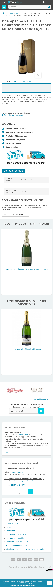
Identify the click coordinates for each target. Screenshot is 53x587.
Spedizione (10, 531)
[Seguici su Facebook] (30, 491)
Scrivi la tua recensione (13, 115)
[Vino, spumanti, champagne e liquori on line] (12, 3)
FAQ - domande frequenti (16, 545)
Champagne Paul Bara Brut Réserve (26, 349)
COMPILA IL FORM (18, 485)
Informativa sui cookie (15, 538)
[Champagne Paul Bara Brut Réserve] (26, 328)
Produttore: (7, 81)
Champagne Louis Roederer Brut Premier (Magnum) (27, 269)
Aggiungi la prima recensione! (15, 214)
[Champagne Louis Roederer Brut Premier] (26, 248)
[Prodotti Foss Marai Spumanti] (38, 390)
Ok (49, 583)
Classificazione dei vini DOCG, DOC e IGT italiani (25, 549)
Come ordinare (12, 523)
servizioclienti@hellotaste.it (22, 481)
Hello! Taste (23, 434)
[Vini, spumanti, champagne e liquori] (3, 13)
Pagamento (10, 527)
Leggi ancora (9, 452)
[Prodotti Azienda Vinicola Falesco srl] (15, 390)
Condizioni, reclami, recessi (17, 542)
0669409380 (17, 472)
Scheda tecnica (13, 170)
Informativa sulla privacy (16, 534)
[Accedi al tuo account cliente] (43, 3)
